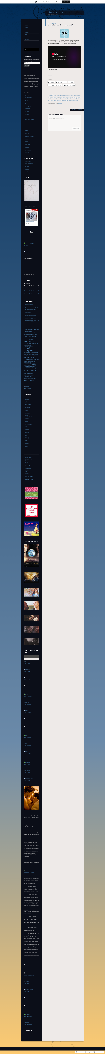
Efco (25, 103)
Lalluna (26, 142)
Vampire (31, 373)
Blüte (33, 338)
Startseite (26, 25)
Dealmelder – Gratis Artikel (29, 136)
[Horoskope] (24, 870)
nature (29, 359)
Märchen (35, 357)
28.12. (54, 95)
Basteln (30, 336)
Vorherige (73, 109)
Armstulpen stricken (28, 310)
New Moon (29, 388)
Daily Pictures (28, 341)
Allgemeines (27, 399)
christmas (26, 340)
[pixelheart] (27, 152)
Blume (30, 338)
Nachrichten (27, 427)
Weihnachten (28, 377)
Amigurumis (27, 401)
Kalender (26, 423)
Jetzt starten (66, 1)
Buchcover (27, 405)
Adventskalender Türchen (68, 95)
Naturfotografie (35, 359)
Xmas (30, 380)
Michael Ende (62, 98)
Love (32, 356)
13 (29, 290)
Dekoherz (26, 462)
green (36, 352)
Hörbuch (57, 98)
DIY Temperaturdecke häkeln (30, 306)
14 (31, 290)
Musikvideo (30, 357)
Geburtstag (26, 352)
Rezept (33, 368)
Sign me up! (27, 65)
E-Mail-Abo (28, 56)
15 (33, 290)
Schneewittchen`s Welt (57, 12)
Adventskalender (61, 95)
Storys (26, 440)
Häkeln (32, 354)
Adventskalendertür (77, 95)
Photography (29, 367)
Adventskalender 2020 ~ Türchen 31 (31, 318)
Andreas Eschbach (28, 97)
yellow (32, 380)
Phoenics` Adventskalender (73, 100)
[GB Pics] (26, 386)
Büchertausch (27, 131)
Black (33, 336)
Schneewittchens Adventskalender (54, 101)
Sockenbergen (27, 120)
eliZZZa (26, 141)
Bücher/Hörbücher (28, 404)
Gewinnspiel (32, 352)
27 (29, 293)
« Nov (25, 295)
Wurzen (26, 380)
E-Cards (26, 410)
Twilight (26, 441)
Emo (28, 966)
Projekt (25, 368)
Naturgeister (27, 109)
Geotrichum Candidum (29, 416)
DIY (37, 343)
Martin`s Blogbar (28, 108)
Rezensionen (27, 432)
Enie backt (26, 164)
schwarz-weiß (30, 372)
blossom (25, 338)
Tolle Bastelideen (28, 150)
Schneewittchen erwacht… (29, 119)
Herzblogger (27, 166)
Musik (26, 357)
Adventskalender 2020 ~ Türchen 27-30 (32, 320)
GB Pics (25, 388)
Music (35, 356)
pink (36, 367)
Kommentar (76, 128)
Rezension (30, 368)
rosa (24, 370)
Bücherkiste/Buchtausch (29, 29)
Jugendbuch (36, 354)
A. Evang (26, 130)
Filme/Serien (27, 412)
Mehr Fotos (26, 245)
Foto (26, 348)
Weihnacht (32, 375)
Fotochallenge (32, 349)
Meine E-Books (27, 144)
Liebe (28, 356)
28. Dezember (50, 95)
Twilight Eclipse (29, 696)
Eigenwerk (26, 139)
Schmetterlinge (29, 1016)
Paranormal (27, 473)
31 (38, 293)
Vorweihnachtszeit (27, 375)
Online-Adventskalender (64, 100)
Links (26, 34)
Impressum (27, 32)
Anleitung (25, 336)
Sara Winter (27, 114)
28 (31, 293)
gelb (29, 352)
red (27, 368)
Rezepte (37, 368)
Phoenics (27, 363)
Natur (25, 359)
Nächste (80, 109)
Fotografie (28, 350)
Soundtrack (27, 437)
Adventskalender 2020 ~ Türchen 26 (31, 321)
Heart (27, 354)
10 (38, 288)
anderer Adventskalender (52, 97)
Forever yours (27, 413)
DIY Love (26, 138)
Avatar (28, 983)
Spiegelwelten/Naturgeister (29, 438)
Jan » (27, 295)
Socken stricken (27, 312)
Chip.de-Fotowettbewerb (29, 163)
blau (35, 336)
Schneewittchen (32, 370)
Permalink (60, 103)
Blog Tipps (26, 100)
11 (24, 290)
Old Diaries (27, 111)
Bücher (37, 338)
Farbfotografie (28, 347)
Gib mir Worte (27, 105)
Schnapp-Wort (27, 171)
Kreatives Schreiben (28, 106)
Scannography (27, 117)
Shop (26, 435)
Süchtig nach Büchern (28, 116)
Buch (57, 97)
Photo (33, 365)
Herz (30, 354)
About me (26, 27)
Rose (27, 370)
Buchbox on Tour (28, 161)
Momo (66, 98)
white (35, 378)
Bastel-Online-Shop (28, 98)
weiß (33, 378)
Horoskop (26, 421)
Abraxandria (27, 95)
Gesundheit (27, 418)
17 (38, 290)
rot (28, 370)
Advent (56, 95)
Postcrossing (27, 147)
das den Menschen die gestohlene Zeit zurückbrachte (68, 97)
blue (28, 338)
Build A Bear (27, 133)
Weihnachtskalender (28, 378)
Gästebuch (27, 39)
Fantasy (29, 345)
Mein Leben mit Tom (28, 424)
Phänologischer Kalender (29, 304)
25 (24, 293)
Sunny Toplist (26, 1033)
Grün (25, 354)
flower (34, 347)
